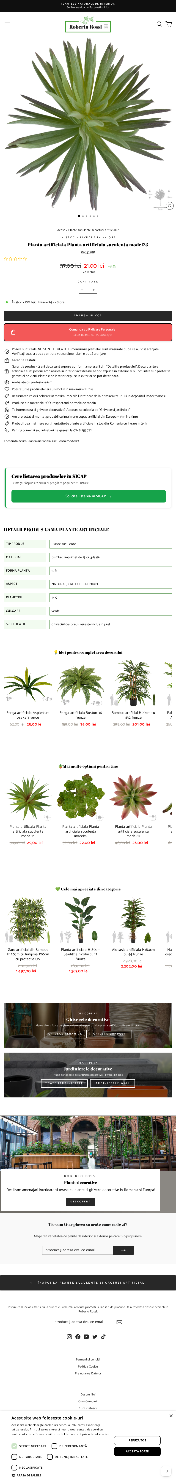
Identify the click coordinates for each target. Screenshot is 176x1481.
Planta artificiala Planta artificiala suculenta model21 (28, 831)
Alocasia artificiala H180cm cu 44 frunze (133, 952)
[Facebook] (77, 1336)
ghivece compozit (110, 1034)
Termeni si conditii (88, 1359)
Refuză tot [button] (137, 1440)
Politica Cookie (88, 1366)
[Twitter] (94, 1336)
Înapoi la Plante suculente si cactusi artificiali (91, 1283)
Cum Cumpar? (87, 1401)
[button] (15, 259)
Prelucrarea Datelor (88, 1373)
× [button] (171, 1416)
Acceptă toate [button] (137, 1451)
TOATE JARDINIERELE (64, 1083)
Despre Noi (88, 1394)
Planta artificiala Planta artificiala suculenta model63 (133, 831)
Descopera (80, 1202)
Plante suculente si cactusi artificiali (92, 230)
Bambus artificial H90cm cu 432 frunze (133, 715)
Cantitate (88, 282)
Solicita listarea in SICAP (89, 496)
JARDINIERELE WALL (112, 1083)
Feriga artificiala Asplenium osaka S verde (27, 715)
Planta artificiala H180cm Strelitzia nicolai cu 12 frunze (80, 954)
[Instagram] (69, 1336)
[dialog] (88, 1446)
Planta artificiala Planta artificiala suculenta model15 (80, 831)
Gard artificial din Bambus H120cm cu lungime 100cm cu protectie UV (28, 954)
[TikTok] (103, 1336)
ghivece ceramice (65, 1034)
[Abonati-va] (119, 1322)
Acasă (61, 230)
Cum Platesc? (88, 1408)
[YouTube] (86, 1336)
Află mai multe (21, 1438)
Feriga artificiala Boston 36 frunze (81, 715)
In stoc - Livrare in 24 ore (88, 237)
